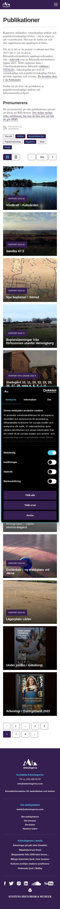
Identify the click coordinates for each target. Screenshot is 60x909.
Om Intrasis (30, 821)
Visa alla (8, 136)
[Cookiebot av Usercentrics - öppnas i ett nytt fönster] (43, 391)
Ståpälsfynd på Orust (30, 850)
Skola (42, 142)
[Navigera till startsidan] (30, 768)
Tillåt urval (30, 505)
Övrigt (7, 147)
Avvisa (30, 515)
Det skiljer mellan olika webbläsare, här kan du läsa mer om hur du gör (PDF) (28, 116)
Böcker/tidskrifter (36, 136)
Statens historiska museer (30, 896)
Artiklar (20, 136)
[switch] (52, 462)
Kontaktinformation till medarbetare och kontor (30, 791)
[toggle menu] (56, 4)
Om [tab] (49, 399)
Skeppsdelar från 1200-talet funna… (30, 854)
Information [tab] (30, 399)
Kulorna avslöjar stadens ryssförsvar (30, 864)
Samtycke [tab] (11, 399)
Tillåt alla (30, 495)
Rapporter (30, 142)
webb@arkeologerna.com (30, 809)
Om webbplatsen (30, 817)
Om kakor (30, 825)
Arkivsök (14, 59)
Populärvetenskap (13, 142)
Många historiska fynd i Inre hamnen (30, 859)
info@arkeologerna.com (30, 784)
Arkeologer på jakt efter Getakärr (30, 845)
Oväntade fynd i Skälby (30, 868)
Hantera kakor (30, 829)
